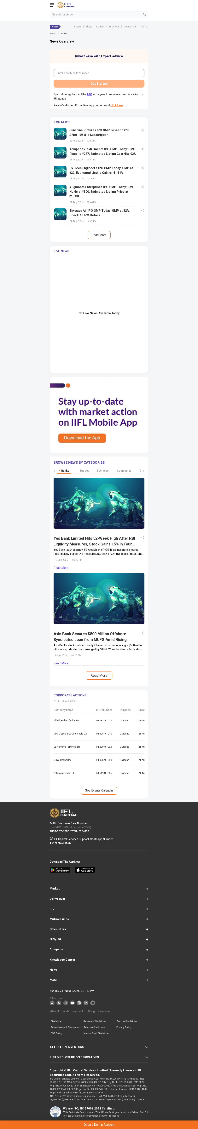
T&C (72, 581)
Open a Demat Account (99, 571)
